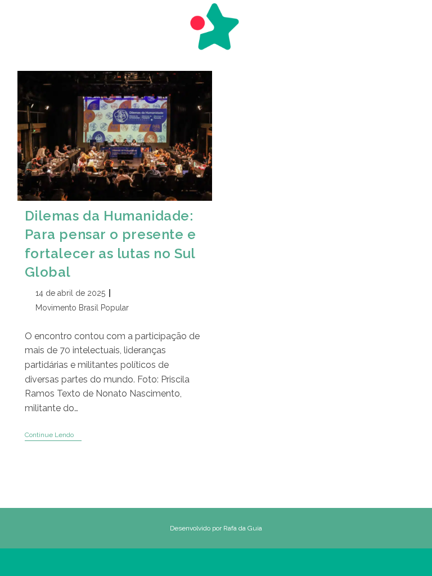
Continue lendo (53, 435)
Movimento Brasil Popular (82, 307)
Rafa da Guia (242, 528)
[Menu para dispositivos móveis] (23, 20)
